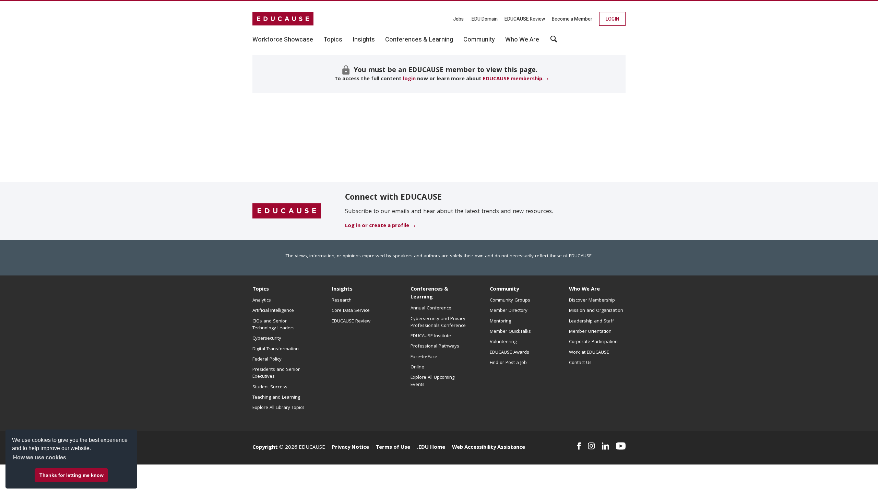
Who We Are (584, 289)
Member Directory (508, 311)
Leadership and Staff (591, 321)
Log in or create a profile (377, 226)
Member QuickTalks (510, 332)
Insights (342, 289)
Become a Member (572, 19)
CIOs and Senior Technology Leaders (273, 325)
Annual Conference (431, 308)
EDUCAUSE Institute (431, 336)
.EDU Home (431, 447)
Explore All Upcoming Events (432, 381)
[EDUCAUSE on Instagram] (591, 446)
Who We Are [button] (522, 39)
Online (417, 367)
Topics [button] (332, 39)
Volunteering (503, 342)
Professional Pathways (435, 346)
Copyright (265, 447)
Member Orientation (590, 332)
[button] (553, 41)
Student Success (269, 387)
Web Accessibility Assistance (488, 447)
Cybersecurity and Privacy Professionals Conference (438, 322)
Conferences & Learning (429, 293)
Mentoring (500, 321)
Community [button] (479, 39)
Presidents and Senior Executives (276, 373)
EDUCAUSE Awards (509, 352)
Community (504, 289)
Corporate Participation (593, 342)
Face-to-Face (424, 357)
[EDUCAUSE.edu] (282, 19)
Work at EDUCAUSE (589, 352)
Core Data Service (351, 311)
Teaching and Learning (276, 397)
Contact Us (580, 363)
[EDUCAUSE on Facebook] (579, 446)
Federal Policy (267, 359)
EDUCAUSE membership (512, 79)
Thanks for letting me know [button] (71, 475)
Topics (260, 289)
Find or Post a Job (508, 363)
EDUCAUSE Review (525, 19)
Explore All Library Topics (278, 408)
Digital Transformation (275, 349)
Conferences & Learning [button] (419, 39)
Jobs (458, 19)
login (409, 79)
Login (612, 19)
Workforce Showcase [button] (282, 39)
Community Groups (510, 300)
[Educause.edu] (286, 211)
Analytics (261, 300)
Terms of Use (393, 447)
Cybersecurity (266, 338)
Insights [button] (364, 39)
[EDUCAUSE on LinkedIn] (605, 446)
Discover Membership (592, 300)
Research (342, 300)
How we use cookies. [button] (40, 457)
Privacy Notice (350, 447)
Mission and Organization (596, 311)
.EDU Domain (484, 19)
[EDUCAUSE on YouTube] (621, 446)
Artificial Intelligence (273, 311)
